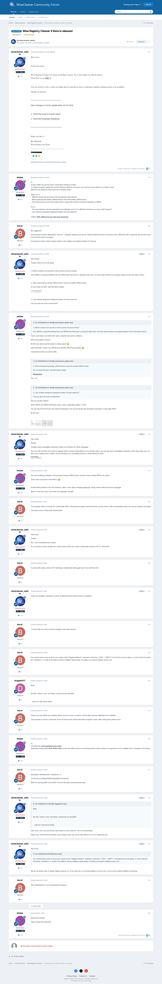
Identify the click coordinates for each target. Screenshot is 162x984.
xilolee (20, 177)
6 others (142, 935)
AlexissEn (127, 168)
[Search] (150, 11)
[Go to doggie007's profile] (20, 688)
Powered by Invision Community (81, 981)
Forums (12, 17)
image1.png (38, 374)
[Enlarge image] (68, 344)
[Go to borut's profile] (20, 234)
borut (19, 226)
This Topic (141, 11)
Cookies (92, 976)
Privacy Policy (72, 976)
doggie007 (19, 680)
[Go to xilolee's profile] (20, 185)
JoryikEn (120, 168)
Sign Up (148, 4)
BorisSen (127, 935)
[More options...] (149, 52)
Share (130, 41)
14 (21, 700)
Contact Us (83, 976)
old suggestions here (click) (51, 746)
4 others (142, 168)
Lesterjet (133, 168)
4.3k (21, 199)
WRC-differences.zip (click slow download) (52, 217)
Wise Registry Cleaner (41, 43)
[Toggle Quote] (34, 322)
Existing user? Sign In (132, 4)
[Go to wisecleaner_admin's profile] (13, 41)
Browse (13, 12)
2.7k (21, 76)
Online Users (30, 17)
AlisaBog (133, 935)
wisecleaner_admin (27, 40)
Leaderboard (43, 17)
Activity (22, 12)
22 (21, 245)
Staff (20, 17)
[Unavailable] (36, 155)
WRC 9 (48, 78)
